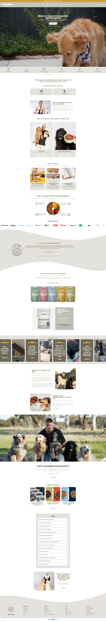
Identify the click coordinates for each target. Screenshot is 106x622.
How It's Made (25, 610)
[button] (53, 519)
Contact (66, 608)
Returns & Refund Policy (90, 608)
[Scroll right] (105, 225)
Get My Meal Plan (49, 252)
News (45, 613)
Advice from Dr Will (47, 611)
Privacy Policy (88, 610)
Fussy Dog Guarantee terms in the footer (50, 255)
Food (43, 4)
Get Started (53, 23)
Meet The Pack (46, 609)
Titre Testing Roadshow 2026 (48, 614)
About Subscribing (68, 613)
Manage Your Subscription (69, 611)
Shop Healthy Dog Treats (53, 283)
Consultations (67, 609)
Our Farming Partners (47, 610)
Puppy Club (25, 613)
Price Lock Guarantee (89, 614)
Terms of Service (89, 609)
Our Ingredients (25, 609)
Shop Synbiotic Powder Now (64, 325)
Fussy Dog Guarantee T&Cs (90, 613)
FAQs (66, 610)
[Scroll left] (1, 225)
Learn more (53, 477)
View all (53, 508)
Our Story (45, 608)
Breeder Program (68, 614)
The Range (24, 611)
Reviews (24, 614)
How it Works (25, 608)
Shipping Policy (88, 611)
